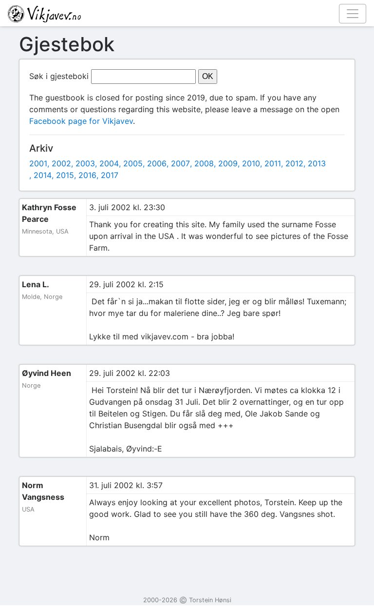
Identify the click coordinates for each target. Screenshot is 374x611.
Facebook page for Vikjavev (81, 121)
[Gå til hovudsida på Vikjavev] (183, 13)
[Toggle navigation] (352, 13)
